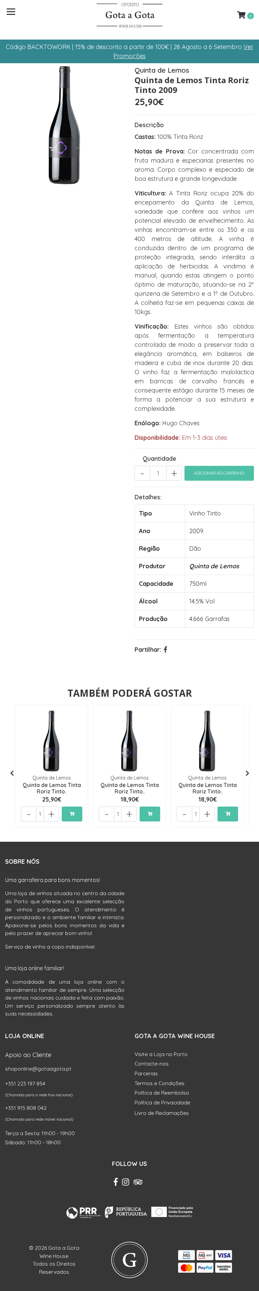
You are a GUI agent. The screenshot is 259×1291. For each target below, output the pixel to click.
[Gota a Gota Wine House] (129, 15)
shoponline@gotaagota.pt (38, 1068)
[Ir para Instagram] (125, 1183)
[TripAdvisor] (138, 1183)
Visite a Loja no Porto (161, 1054)
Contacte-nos (152, 1063)
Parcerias (146, 1073)
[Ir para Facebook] (116, 1183)
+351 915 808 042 (26, 1107)
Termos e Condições (159, 1083)
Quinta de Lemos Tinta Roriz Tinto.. (52, 788)
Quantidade (159, 458)
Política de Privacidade (162, 1102)
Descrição (149, 125)
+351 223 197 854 (25, 1083)
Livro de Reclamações (162, 1112)
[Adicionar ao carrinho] (72, 814)
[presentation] (12, 773)
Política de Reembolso (162, 1092)
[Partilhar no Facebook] (165, 649)
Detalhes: (148, 497)
